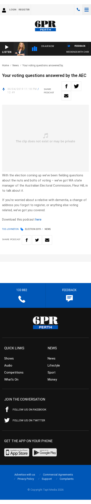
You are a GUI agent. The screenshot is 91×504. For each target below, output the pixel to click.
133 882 (78, 9)
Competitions (13, 372)
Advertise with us (24, 474)
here (38, 219)
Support (47, 478)
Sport (51, 372)
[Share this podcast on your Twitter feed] (76, 86)
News (15, 65)
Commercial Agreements (58, 474)
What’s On (11, 379)
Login (12, 9)
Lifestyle (54, 365)
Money (52, 379)
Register (24, 9)
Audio (8, 365)
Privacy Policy (26, 478)
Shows (9, 358)
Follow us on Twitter (29, 420)
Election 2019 (33, 229)
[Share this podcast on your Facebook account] (66, 86)
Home (5, 65)
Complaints (67, 478)
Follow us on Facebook (29, 409)
